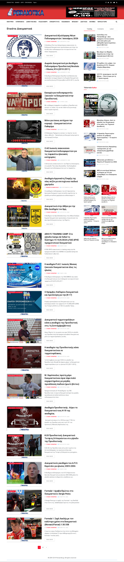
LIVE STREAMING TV (91, 235)
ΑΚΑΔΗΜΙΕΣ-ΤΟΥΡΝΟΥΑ (15, 63)
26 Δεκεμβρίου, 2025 (64, 72)
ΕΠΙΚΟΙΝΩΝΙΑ (28, 2)
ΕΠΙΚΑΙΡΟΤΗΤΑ (54, 21)
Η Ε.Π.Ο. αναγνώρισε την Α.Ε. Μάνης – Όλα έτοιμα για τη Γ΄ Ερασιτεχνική (107, 76)
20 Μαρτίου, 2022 (63, 527)
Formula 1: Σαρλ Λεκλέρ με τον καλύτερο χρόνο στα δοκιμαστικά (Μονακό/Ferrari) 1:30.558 (60, 521)
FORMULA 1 (11, 491)
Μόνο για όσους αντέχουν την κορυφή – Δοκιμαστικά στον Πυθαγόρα (59, 123)
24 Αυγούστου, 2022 (64, 416)
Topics (35, 2)
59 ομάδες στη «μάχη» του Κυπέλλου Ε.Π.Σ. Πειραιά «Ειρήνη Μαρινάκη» (106, 65)
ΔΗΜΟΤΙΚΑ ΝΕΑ (31, 21)
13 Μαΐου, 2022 (63, 469)
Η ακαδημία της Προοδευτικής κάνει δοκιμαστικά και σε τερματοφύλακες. (62, 350)
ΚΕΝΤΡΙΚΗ (10, 21)
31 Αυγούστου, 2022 (64, 328)
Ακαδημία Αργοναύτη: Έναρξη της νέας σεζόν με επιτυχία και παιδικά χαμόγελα (61, 181)
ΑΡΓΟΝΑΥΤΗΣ (12, 178)
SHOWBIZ (92, 21)
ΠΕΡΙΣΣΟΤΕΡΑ (102, 21)
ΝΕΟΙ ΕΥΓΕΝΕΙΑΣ (90, 193)
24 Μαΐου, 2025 (63, 129)
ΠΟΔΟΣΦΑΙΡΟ (43, 21)
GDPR (22, 2)
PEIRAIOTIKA (10, 2)
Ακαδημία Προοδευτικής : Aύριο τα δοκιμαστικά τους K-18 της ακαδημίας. (61, 410)
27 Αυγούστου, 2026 (91, 114)
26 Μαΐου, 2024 (63, 246)
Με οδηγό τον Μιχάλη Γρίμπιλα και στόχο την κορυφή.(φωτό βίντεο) (105, 54)
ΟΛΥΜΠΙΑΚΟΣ (20, 21)
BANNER (17, 2)
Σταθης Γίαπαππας (51, 41)
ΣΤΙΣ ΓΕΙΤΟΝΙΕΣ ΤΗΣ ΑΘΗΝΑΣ (91, 214)
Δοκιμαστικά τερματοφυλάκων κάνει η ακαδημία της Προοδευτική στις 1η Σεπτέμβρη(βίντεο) (61, 323)
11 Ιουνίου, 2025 (63, 101)
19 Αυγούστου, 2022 (64, 444)
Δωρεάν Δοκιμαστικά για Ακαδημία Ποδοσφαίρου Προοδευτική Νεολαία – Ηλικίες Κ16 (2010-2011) (62, 66)
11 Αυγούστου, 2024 (64, 212)
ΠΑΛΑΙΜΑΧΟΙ (66, 21)
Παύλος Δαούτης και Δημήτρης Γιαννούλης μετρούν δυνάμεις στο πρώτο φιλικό (97, 109)
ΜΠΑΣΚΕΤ (75, 21)
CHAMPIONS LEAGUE (109, 235)
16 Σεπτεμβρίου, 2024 (67, 187)
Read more (49, 55)
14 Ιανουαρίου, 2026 (64, 41)
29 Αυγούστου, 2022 (64, 356)
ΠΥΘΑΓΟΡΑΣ (12, 120)
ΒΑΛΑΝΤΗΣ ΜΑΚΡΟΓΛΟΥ (52, 187)
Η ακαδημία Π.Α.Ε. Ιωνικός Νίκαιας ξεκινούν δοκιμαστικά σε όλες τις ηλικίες (61, 267)
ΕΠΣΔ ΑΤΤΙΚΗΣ (12, 36)
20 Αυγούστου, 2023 (64, 298)
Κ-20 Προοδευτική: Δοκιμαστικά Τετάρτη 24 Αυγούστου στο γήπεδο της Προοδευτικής (61, 438)
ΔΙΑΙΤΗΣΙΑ (84, 21)
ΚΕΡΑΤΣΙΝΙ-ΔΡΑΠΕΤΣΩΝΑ (107, 214)
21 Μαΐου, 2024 (63, 273)
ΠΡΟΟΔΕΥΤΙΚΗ (12, 93)
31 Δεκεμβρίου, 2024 (64, 160)
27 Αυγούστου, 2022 (64, 387)
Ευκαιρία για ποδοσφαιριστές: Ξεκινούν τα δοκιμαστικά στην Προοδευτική (59, 96)
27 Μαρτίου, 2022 (63, 497)
